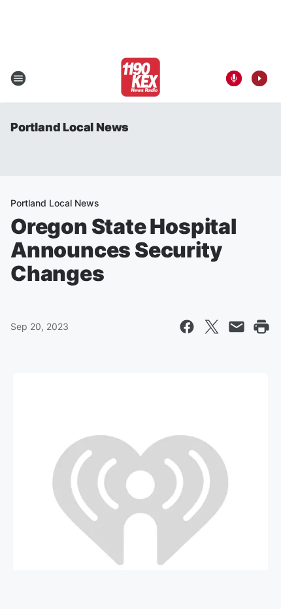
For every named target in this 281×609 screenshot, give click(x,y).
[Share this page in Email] (236, 327)
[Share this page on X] (212, 327)
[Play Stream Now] (259, 78)
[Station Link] (140, 78)
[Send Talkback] (234, 78)
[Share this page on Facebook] (187, 327)
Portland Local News (69, 127)
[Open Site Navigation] (18, 78)
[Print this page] (261, 327)
